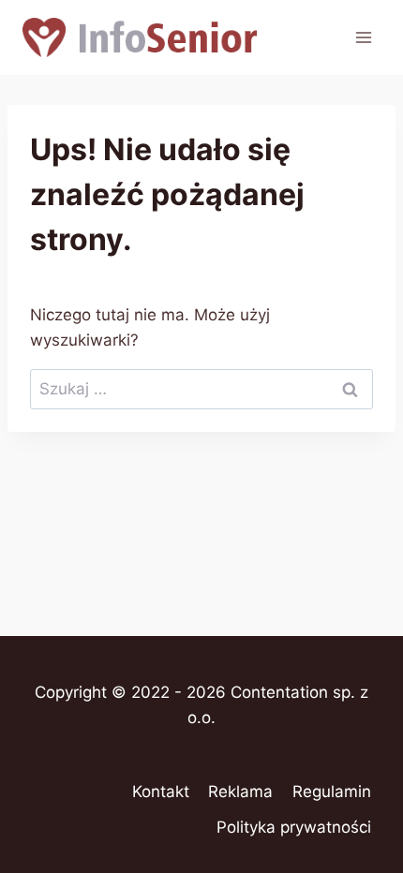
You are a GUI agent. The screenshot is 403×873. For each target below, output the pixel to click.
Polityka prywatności (293, 827)
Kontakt (160, 791)
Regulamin (331, 791)
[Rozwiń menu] (363, 37)
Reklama (240, 791)
